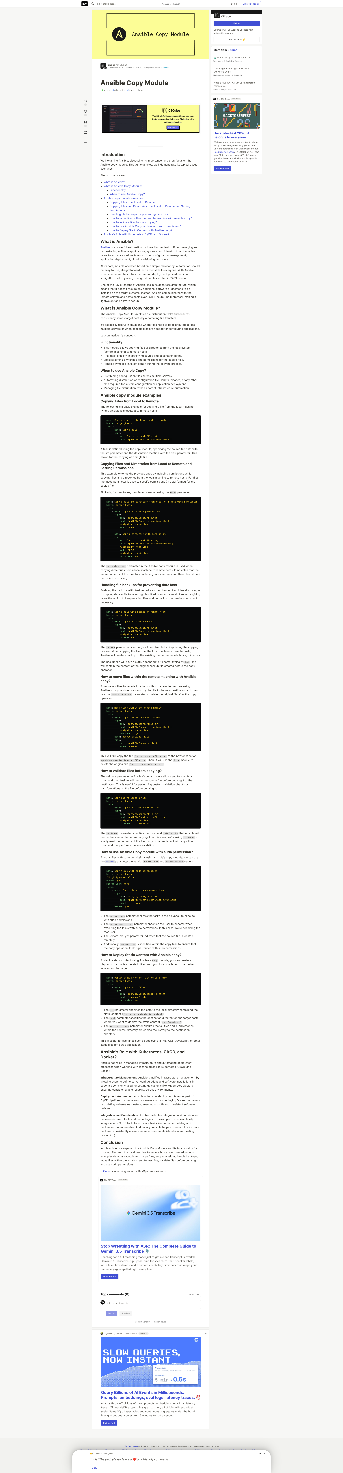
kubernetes (119, 90)
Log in (234, 3)
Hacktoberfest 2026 (224, 152)
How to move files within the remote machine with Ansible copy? (151, 218)
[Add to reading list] (85, 123)
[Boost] (85, 132)
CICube (123, 65)
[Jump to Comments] (85, 113)
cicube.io (166, 68)
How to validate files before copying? (133, 222)
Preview (126, 1313)
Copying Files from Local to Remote (132, 202)
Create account (251, 3)
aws (140, 90)
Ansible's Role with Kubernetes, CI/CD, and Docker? (136, 234)
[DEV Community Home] (84, 3)
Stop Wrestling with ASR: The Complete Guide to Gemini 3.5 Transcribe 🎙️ (148, 1249)
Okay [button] (94, 1467)
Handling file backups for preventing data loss (139, 214)
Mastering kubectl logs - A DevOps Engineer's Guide (231, 71)
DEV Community (131, 1446)
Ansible (105, 247)
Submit (111, 1313)
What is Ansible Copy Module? (123, 186)
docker (131, 90)
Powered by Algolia (170, 4)
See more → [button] (109, 1423)
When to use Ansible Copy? (127, 194)
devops (106, 90)
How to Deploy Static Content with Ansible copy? (141, 230)
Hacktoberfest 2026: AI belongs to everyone (232, 135)
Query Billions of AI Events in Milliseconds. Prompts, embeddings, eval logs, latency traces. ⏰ (151, 1395)
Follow (236, 23)
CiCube (111, 65)
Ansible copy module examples (123, 198)
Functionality (118, 190)
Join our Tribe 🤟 (236, 39)
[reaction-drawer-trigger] (85, 102)
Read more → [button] (109, 1276)
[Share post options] (85, 142)
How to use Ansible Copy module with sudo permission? (145, 226)
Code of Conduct (142, 1322)
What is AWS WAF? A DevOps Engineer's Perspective (234, 86)
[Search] (93, 3)
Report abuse (160, 1322)
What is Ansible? (114, 182)
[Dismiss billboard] (264, 1453)
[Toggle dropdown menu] (199, 1180)
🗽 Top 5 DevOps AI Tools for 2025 (231, 59)
